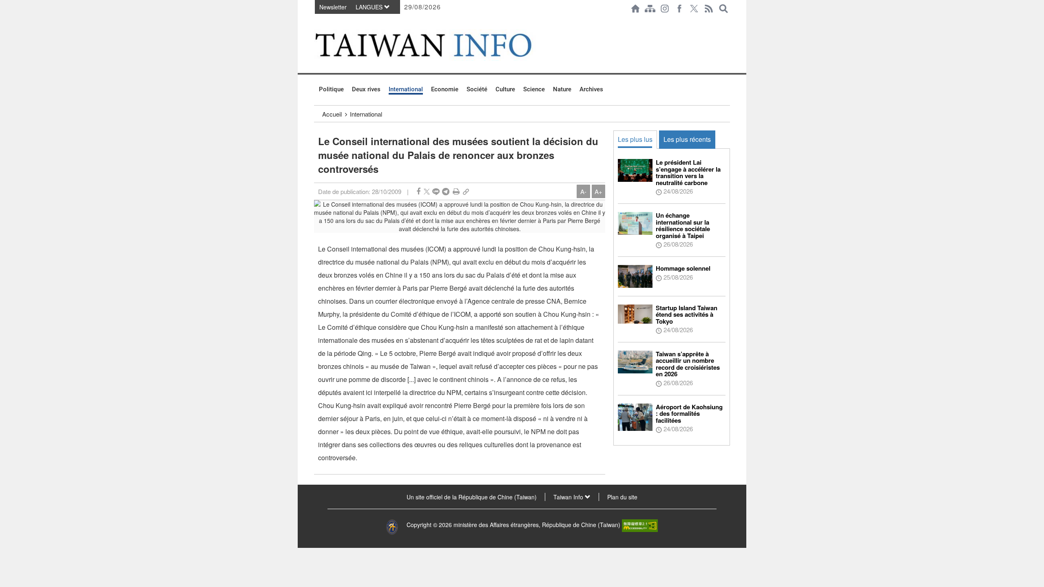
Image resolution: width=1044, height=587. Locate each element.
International (406, 89)
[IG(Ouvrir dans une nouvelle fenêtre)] (664, 8)
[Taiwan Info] (437, 45)
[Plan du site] (650, 8)
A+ (598, 191)
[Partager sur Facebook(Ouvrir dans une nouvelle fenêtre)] (418, 191)
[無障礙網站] (640, 525)
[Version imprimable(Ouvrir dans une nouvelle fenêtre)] (456, 191)
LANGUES (370, 7)
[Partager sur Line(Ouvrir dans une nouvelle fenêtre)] (436, 191)
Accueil (332, 114)
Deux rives (366, 89)
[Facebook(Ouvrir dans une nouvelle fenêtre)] (679, 8)
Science (534, 89)
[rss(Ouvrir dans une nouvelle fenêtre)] (708, 8)
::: (316, 21)
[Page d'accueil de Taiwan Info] (635, 8)
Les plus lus (635, 139)
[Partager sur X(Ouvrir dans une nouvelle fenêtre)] (426, 191)
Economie (444, 89)
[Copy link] (466, 191)
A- (583, 191)
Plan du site (622, 497)
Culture (505, 89)
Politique (331, 89)
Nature (562, 89)
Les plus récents (687, 139)
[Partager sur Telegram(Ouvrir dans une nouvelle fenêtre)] (446, 191)
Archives (591, 89)
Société (477, 89)
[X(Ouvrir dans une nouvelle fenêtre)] (694, 8)
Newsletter (333, 7)
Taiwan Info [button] (569, 497)
